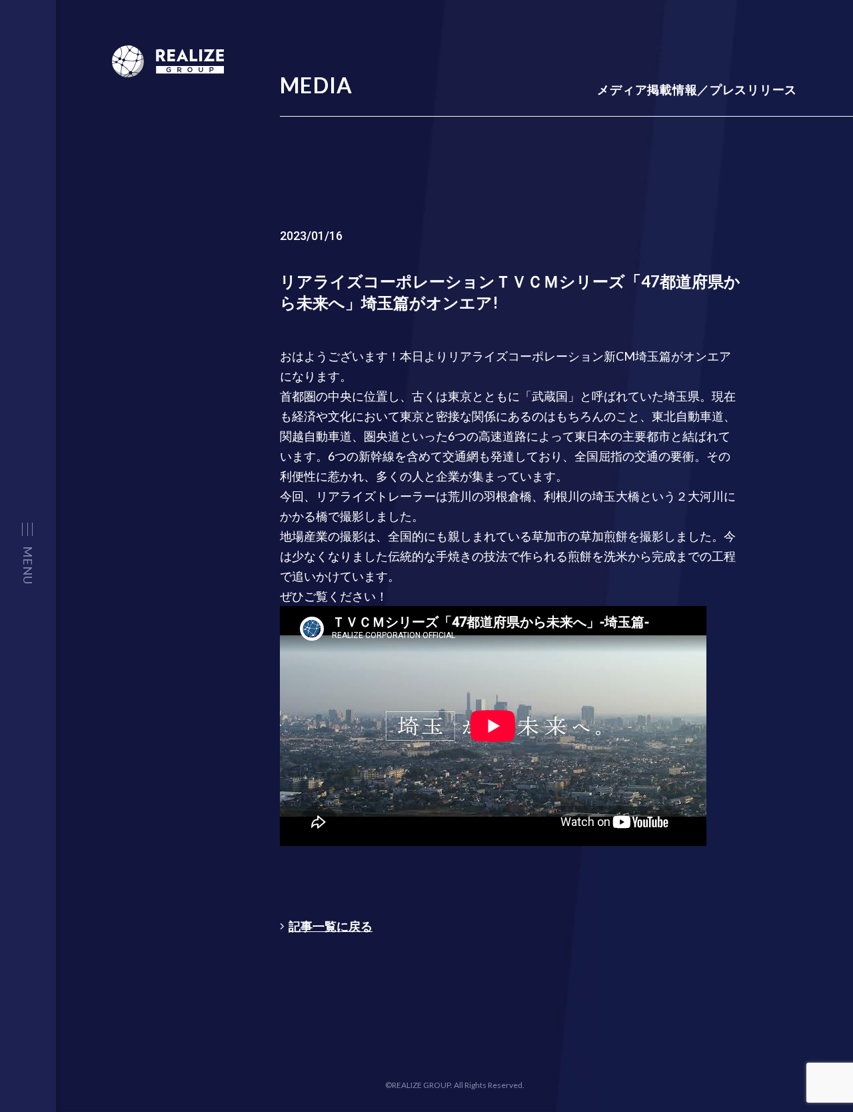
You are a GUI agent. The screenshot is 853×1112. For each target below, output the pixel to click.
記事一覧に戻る (331, 926)
